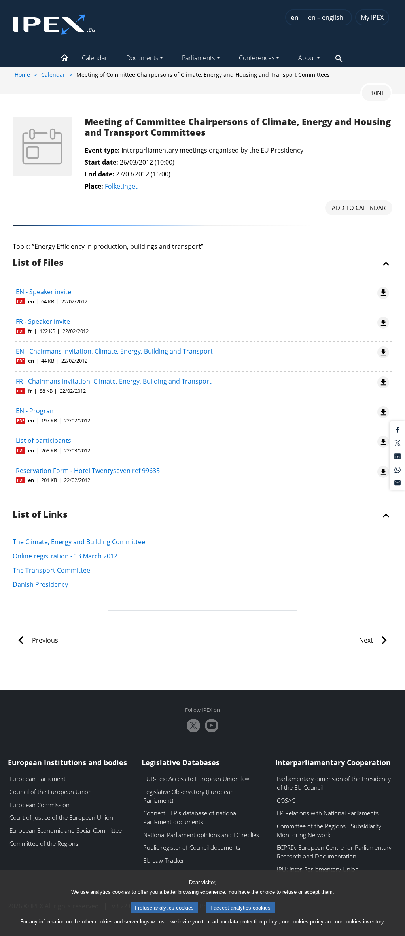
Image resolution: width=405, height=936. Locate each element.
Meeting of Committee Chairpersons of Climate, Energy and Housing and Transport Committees (238, 127)
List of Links (40, 514)
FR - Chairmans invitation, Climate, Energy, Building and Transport (114, 381)
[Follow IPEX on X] (193, 726)
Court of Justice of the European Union (61, 817)
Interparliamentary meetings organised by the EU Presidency (212, 150)
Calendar (53, 74)
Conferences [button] (256, 57)
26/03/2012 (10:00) (147, 162)
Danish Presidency (40, 584)
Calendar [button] (94, 57)
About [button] (306, 57)
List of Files (38, 263)
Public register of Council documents (191, 847)
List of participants (43, 440)
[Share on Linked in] (397, 456)
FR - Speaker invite (43, 321)
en (295, 17)
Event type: (102, 150)
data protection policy (252, 922)
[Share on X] (397, 442)
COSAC (286, 800)
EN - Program (36, 411)
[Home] (54, 22)
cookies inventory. (364, 922)
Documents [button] (142, 57)
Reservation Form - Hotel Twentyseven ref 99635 (88, 470)
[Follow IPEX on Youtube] (212, 726)
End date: (99, 174)
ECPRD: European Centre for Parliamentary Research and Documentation (334, 851)
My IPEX (372, 17)
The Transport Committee (51, 570)
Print (376, 92)
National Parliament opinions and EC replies (201, 835)
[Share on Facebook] (397, 429)
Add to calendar (359, 208)
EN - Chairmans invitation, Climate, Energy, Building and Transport (114, 351)
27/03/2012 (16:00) (143, 174)
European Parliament (37, 779)
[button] (64, 58)
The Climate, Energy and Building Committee (79, 541)
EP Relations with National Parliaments (328, 813)
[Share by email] (397, 482)
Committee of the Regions (43, 843)
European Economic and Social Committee (65, 830)
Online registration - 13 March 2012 (65, 556)
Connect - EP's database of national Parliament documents (190, 817)
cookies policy (307, 922)
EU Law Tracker (163, 860)
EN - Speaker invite (43, 291)
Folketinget (121, 186)
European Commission (39, 805)
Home (22, 74)
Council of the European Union (50, 792)
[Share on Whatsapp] (397, 469)
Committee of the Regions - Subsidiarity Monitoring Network (329, 830)
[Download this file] (381, 293)
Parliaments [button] (198, 57)
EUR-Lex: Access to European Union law (196, 779)
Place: (94, 186)
